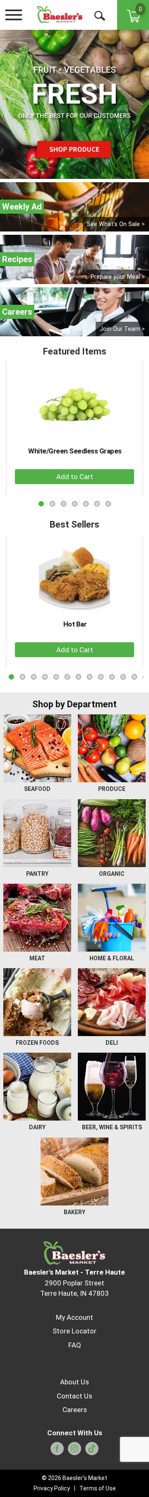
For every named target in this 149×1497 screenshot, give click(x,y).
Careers (74, 1409)
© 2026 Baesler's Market (74, 1478)
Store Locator (74, 1331)
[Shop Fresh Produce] (74, 104)
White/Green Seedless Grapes (75, 451)
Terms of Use (97, 1488)
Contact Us (74, 1396)
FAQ (74, 1345)
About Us (74, 1382)
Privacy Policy (52, 1488)
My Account (74, 1317)
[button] (74, 476)
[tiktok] (92, 1451)
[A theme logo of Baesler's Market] (59, 14)
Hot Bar (75, 624)
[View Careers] (74, 312)
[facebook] (57, 1451)
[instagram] (74, 1451)
